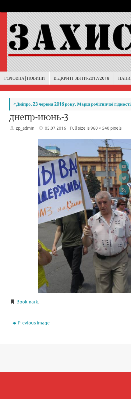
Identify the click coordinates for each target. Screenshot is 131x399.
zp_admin (25, 128)
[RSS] (124, 190)
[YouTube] (124, 166)
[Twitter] (124, 178)
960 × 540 (99, 128)
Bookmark (27, 302)
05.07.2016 (55, 128)
